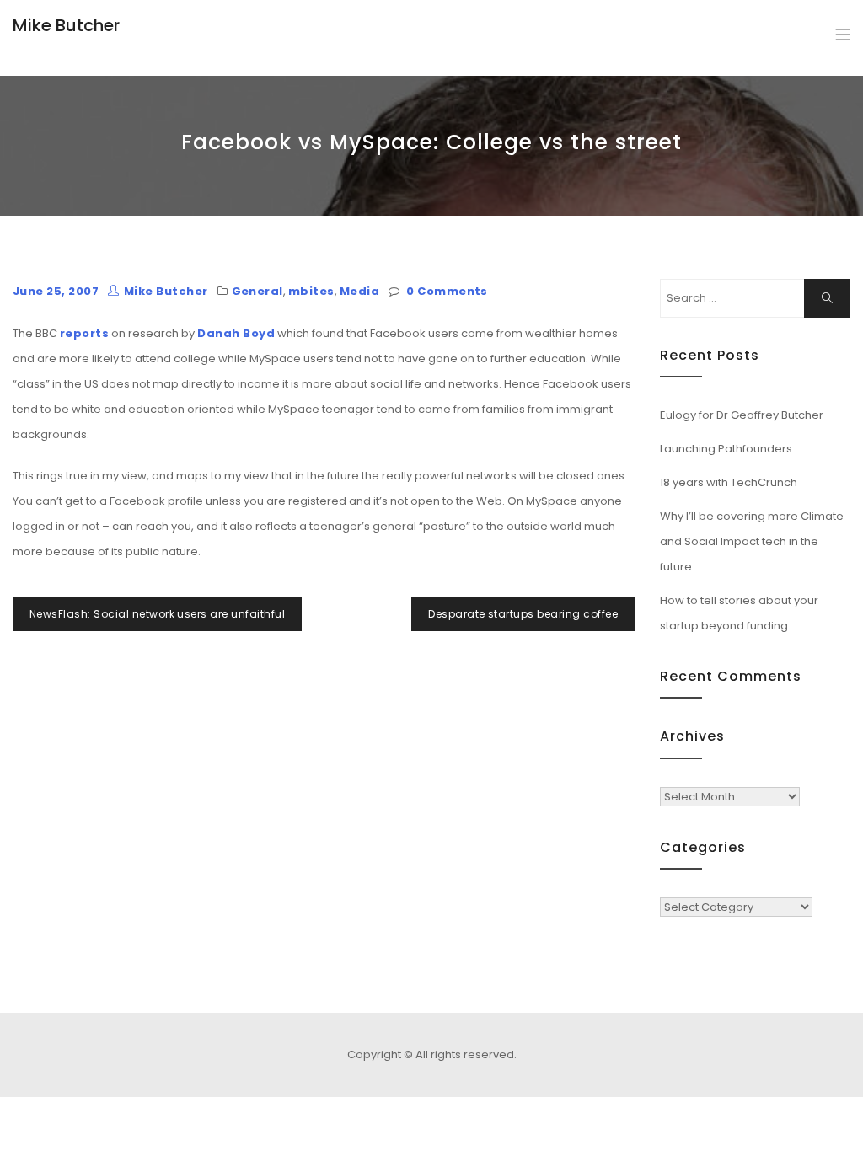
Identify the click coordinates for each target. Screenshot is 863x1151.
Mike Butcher (66, 25)
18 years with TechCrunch (728, 482)
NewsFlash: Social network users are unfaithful (157, 614)
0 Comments (447, 291)
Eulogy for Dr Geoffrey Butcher (741, 415)
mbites (311, 291)
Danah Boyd (236, 333)
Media (359, 291)
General (257, 291)
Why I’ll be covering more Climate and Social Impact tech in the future (752, 541)
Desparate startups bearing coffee (523, 614)
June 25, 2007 (56, 291)
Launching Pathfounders (726, 449)
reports (84, 333)
